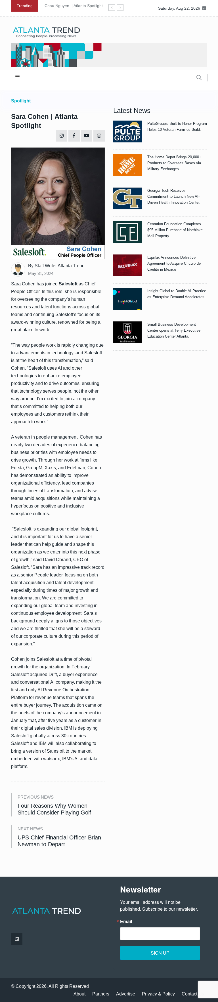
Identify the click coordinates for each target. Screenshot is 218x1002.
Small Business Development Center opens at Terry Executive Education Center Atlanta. (173, 330)
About (79, 994)
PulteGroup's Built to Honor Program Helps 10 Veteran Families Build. (177, 126)
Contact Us (193, 994)
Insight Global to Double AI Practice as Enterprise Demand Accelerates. (176, 294)
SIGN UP (160, 953)
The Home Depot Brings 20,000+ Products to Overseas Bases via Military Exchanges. (174, 163)
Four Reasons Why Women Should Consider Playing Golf (54, 809)
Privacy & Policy (158, 994)
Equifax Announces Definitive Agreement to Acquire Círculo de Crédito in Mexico (174, 263)
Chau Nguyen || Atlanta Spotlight (74, 5)
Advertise (125, 994)
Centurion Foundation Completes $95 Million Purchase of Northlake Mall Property (175, 230)
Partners (100, 994)
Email (126, 921)
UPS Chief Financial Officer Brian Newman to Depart (59, 840)
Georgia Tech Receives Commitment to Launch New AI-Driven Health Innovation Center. (173, 196)
